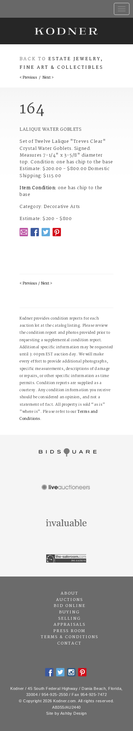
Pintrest (56, 232)
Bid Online (69, 606)
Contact (69, 643)
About (69, 593)
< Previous (28, 78)
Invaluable (66, 523)
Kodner (66, 31)
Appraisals (69, 625)
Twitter (45, 232)
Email (24, 232)
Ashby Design (73, 713)
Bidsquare (66, 452)
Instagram (71, 672)
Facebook (35, 232)
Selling (69, 618)
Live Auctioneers (66, 488)
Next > (48, 78)
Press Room (69, 631)
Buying (69, 612)
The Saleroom (66, 559)
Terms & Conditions (69, 637)
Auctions (69, 600)
